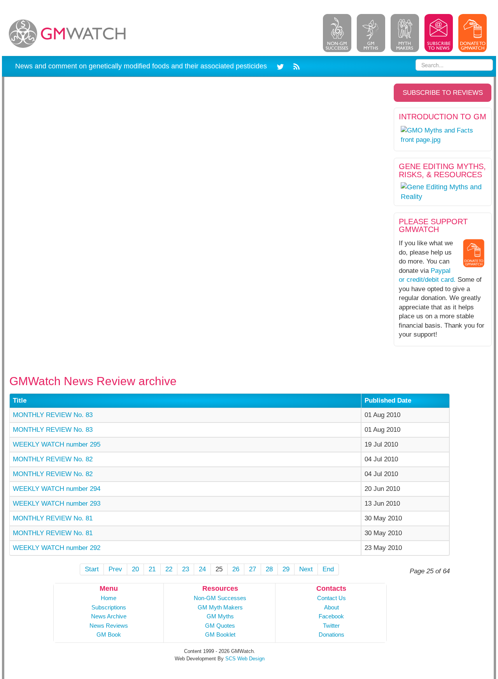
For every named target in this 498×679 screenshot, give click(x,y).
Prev (115, 569)
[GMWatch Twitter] (281, 66)
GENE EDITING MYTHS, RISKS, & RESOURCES (442, 170)
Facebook (331, 616)
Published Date (388, 400)
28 (269, 569)
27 (252, 569)
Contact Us (331, 598)
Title (19, 400)
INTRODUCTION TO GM (442, 116)
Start (92, 569)
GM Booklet (220, 634)
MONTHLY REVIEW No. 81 (53, 518)
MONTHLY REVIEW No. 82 (53, 459)
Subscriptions (108, 607)
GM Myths (220, 616)
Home (108, 598)
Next (306, 569)
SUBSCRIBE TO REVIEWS (443, 92)
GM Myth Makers (220, 607)
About (331, 607)
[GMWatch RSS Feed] (295, 66)
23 (185, 569)
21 (152, 569)
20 (135, 569)
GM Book (108, 634)
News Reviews (108, 625)
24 (202, 569)
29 (285, 569)
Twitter (331, 625)
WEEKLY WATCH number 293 (56, 503)
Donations (331, 634)
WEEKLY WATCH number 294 (56, 488)
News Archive (108, 616)
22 (168, 569)
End (328, 569)
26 (235, 569)
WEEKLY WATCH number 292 (56, 548)
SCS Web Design (245, 659)
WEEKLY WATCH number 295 (56, 444)
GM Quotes (220, 625)
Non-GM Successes (220, 598)
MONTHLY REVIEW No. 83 (53, 415)
